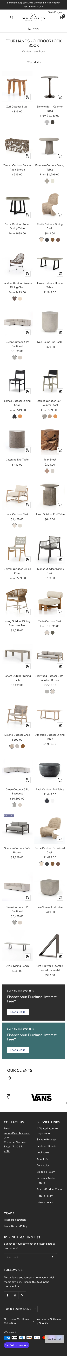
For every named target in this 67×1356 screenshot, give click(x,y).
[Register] (52, 1257)
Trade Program (55, 12)
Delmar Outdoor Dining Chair (17, 571)
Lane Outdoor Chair (17, 514)
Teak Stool (50, 459)
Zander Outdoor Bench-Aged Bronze (17, 167)
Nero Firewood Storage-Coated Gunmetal (49, 968)
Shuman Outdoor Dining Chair (50, 571)
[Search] (11, 17)
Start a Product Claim (49, 1189)
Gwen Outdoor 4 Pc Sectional (17, 344)
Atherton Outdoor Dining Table (50, 737)
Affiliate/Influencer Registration (48, 1131)
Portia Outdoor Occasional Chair (49, 850)
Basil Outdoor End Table (50, 789)
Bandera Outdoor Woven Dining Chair (17, 285)
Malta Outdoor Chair (50, 621)
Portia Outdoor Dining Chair (50, 226)
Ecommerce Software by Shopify (48, 1321)
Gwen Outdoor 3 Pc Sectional (17, 909)
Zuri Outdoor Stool (17, 106)
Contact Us (43, 1165)
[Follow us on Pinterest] (22, 1295)
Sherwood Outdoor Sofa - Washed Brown (50, 678)
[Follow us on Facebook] (7, 1295)
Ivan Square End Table (50, 907)
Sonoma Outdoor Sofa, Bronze (17, 850)
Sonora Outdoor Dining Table (17, 678)
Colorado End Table (17, 459)
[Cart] (61, 17)
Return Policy (45, 1196)
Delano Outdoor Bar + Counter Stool (50, 403)
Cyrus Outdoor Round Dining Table (17, 226)
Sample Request (46, 1139)
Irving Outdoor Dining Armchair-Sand (17, 623)
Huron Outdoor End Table (50, 514)
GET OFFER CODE (33, 6)
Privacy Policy (45, 1202)
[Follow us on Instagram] (15, 1295)
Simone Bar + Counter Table (50, 109)
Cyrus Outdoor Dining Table (50, 285)
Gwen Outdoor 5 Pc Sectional (17, 792)
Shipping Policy (46, 1172)
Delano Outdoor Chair (17, 735)
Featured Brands (46, 1146)
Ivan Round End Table (49, 342)
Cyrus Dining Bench (17, 966)
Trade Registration (15, 1220)
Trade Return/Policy (15, 1226)
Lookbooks (43, 1152)
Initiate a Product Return (47, 1181)
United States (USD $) (19, 1309)
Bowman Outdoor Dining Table (49, 167)
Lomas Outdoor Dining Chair (17, 403)
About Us (42, 1159)
